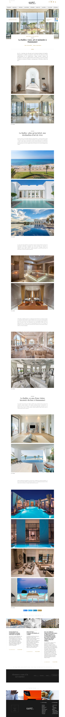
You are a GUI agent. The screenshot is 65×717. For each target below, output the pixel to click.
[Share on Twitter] (55, 21)
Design (20, 7)
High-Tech (38, 7)
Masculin (15, 7)
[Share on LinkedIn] (57, 21)
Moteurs (27, 7)
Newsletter (55, 710)
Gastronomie (44, 7)
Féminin (9, 7)
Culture (50, 7)
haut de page (14, 709)
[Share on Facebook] (55, 19)
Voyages (32, 7)
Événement (56, 7)
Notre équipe (55, 711)
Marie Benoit (38, 45)
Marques (54, 707)
